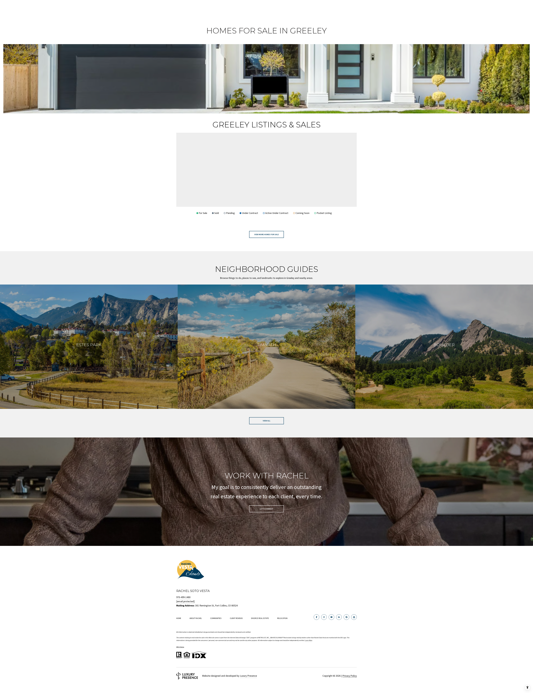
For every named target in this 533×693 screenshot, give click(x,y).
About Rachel (195, 618)
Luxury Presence (248, 675)
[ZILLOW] (354, 617)
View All (266, 420)
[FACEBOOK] (316, 617)
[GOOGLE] (346, 617)
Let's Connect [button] (266, 509)
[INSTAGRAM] (324, 617)
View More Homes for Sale (266, 234)
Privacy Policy (349, 675)
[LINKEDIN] (339, 617)
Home (178, 618)
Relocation (282, 618)
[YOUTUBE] (331, 617)
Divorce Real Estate (260, 618)
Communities (216, 618)
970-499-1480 (183, 597)
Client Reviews (236, 618)
